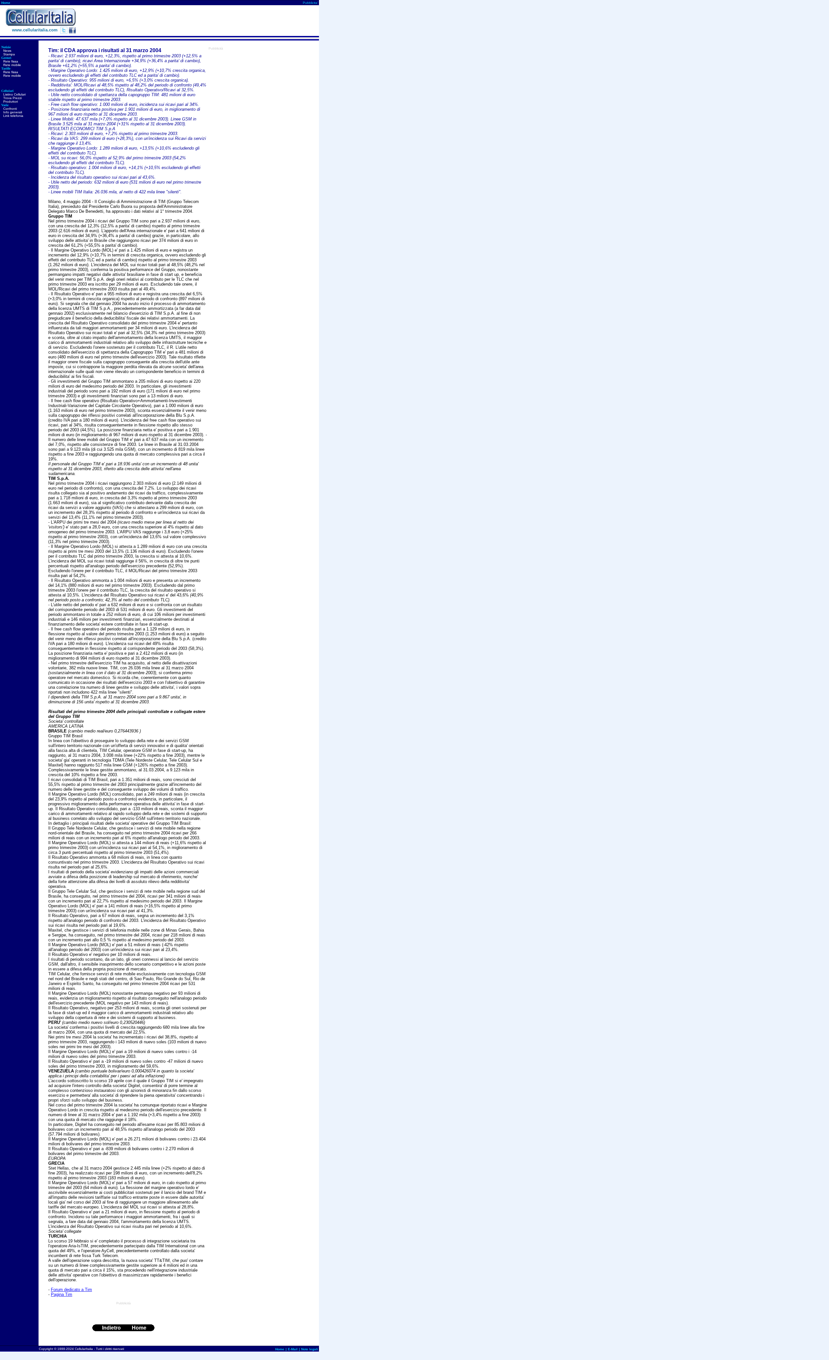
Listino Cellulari (14, 94)
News (7, 50)
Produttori (10, 101)
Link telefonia (13, 116)
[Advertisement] (201, 20)
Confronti (10, 108)
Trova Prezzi (12, 98)
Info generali (12, 112)
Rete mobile (12, 65)
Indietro (111, 1328)
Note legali (309, 1349)
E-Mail (293, 1349)
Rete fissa (10, 61)
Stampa (9, 54)
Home (5, 3)
